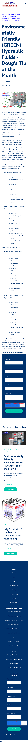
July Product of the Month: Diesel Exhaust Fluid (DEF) (13, 534)
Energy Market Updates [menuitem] (14, 655)
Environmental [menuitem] (14, 585)
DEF (5, 525)
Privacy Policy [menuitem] (14, 602)
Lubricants (4, 16)
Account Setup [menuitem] (14, 594)
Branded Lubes (16, 18)
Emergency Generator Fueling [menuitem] (14, 629)
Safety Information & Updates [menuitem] (14, 659)
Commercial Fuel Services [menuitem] (14, 612)
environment (13, 16)
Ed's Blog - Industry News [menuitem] (14, 668)
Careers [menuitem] (14, 581)
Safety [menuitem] (14, 590)
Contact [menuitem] (14, 573)
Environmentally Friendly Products (11, 14)
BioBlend (6, 448)
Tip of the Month (6, 20)
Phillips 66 (6, 450)
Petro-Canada (5, 18)
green (3, 22)
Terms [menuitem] (14, 598)
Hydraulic (16, 20)
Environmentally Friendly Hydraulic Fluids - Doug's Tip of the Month (13, 463)
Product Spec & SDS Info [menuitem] (14, 646)
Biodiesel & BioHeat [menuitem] (14, 624)
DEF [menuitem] (14, 637)
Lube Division (7, 549)
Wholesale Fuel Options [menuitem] (14, 616)
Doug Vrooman (6, 81)
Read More (10, 489)
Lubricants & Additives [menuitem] (14, 633)
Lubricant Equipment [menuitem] (14, 641)
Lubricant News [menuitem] (14, 663)
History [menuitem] (14, 577)
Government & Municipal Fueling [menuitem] (14, 620)
